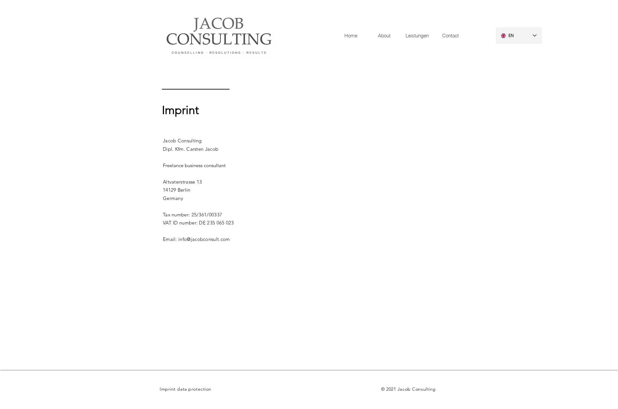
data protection (194, 389)
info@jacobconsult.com (204, 239)
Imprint (168, 389)
